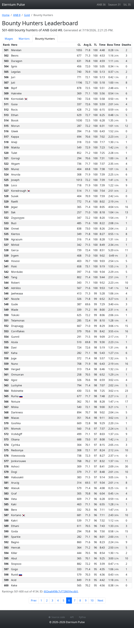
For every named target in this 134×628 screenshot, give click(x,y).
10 (92, 600)
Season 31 (114, 4)
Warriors (24, 38)
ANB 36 (101, 4)
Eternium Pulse (13, 4)
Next (100, 600)
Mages (9, 38)
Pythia (82, 617)
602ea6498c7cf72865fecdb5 (61, 591)
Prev (33, 600)
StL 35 (127, 4)
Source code (58, 617)
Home (5, 15)
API (72, 617)
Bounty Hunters (45, 38)
